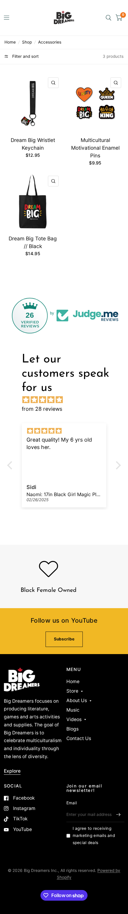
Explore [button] (12, 771)
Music (72, 710)
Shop (27, 42)
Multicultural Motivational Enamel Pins (95, 148)
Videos (74, 719)
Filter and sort (25, 56)
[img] (67, 399)
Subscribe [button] (64, 639)
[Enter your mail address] (118, 814)
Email (71, 802)
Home (10, 42)
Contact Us (78, 738)
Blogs (72, 729)
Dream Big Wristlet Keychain (33, 144)
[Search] (108, 18)
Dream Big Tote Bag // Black (33, 242)
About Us (76, 700)
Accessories (49, 42)
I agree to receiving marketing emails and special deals (94, 835)
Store (72, 691)
